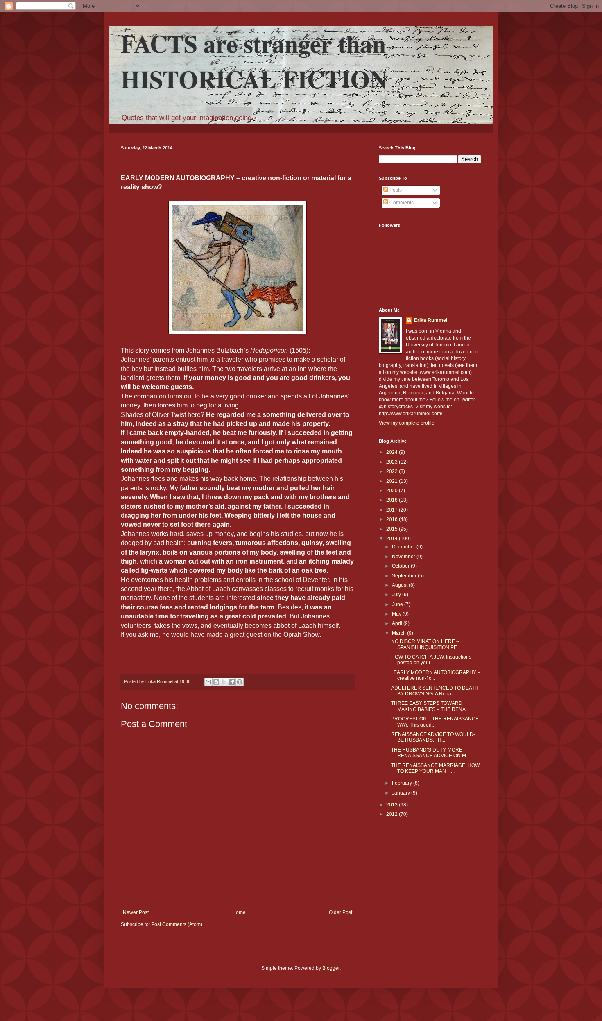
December (404, 547)
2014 (392, 538)
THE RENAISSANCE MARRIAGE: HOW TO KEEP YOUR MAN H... (435, 768)
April (397, 623)
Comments (401, 203)
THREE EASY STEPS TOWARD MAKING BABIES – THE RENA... (430, 706)
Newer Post (136, 912)
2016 (392, 519)
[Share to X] (224, 682)
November (404, 556)
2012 (392, 814)
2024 (392, 452)
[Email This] (208, 682)
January (401, 793)
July (397, 595)
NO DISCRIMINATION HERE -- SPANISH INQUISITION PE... (426, 644)
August (400, 585)
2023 (392, 462)
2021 (392, 481)
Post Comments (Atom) (176, 924)
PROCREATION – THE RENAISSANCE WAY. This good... (435, 721)
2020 (392, 491)
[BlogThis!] (216, 682)
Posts (395, 190)
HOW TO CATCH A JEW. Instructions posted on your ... (431, 660)
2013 (392, 805)
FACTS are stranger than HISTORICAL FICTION (254, 61)
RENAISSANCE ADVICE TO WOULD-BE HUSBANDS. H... (433, 737)
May (397, 614)
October (401, 566)
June (398, 604)
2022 (392, 471)
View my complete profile (407, 423)
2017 (392, 510)
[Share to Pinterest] (239, 682)
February (402, 783)
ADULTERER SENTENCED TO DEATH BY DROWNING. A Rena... (434, 691)
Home (239, 912)
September (405, 576)
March (399, 633)
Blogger (330, 968)
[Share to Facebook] (232, 682)
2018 (392, 500)
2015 (392, 529)
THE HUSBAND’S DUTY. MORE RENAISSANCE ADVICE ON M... (430, 752)
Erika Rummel (430, 320)
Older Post (340, 912)
